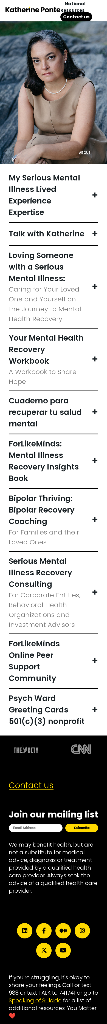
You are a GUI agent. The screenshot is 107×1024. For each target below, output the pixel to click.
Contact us (76, 17)
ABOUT (85, 153)
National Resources (73, 7)
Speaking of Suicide (35, 1000)
